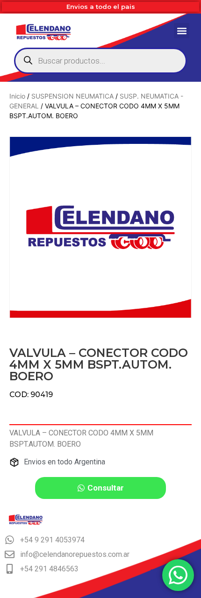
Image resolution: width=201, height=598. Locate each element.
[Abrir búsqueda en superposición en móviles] (100, 60)
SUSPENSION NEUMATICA (72, 96)
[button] (181, 30)
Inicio (17, 96)
